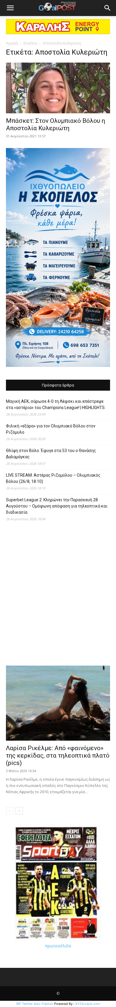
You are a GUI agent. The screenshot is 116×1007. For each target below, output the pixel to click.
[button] (10, 8)
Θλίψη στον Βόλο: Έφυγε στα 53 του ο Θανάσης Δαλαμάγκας (51, 453)
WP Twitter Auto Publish (34, 1004)
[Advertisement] (58, 596)
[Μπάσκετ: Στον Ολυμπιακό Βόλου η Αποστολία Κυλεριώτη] (58, 88)
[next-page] (19, 810)
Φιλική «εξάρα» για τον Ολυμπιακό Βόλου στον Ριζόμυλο (50, 429)
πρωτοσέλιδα (58, 946)
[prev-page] (9, 810)
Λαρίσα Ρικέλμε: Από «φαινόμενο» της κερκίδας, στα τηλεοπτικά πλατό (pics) (57, 755)
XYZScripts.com (87, 1004)
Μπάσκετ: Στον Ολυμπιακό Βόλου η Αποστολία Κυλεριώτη (55, 124)
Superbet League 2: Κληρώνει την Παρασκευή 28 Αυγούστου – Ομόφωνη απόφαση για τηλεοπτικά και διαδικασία (56, 506)
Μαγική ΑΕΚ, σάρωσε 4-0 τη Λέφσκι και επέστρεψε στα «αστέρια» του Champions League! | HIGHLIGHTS (55, 404)
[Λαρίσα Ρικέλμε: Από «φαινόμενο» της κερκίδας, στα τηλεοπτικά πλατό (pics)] (58, 703)
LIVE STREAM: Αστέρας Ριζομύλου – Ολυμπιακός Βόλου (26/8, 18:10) (53, 478)
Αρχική (12, 43)
